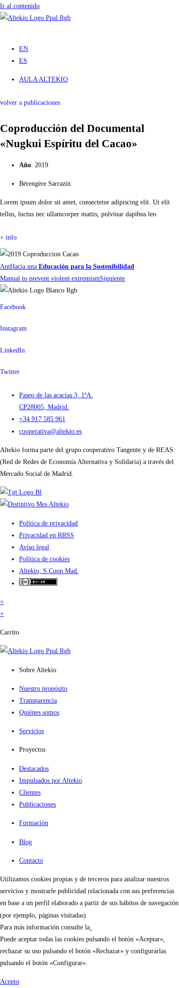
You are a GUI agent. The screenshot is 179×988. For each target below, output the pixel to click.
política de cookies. (118, 927)
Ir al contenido (20, 6)
